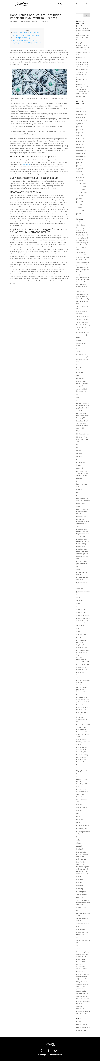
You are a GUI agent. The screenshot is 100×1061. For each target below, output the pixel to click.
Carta (52, 4)
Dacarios (15, 21)
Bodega (60, 4)
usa (77, 946)
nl (76, 768)
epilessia (79, 457)
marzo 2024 (80, 139)
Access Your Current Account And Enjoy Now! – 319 (82, 335)
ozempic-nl (79, 810)
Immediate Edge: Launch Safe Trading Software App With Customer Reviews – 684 (82, 553)
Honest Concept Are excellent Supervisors (26, 33)
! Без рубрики (80, 225)
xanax (78, 949)
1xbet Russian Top (82, 319)
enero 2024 (79, 145)
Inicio (45, 4)
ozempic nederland (82, 807)
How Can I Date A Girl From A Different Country (83, 511)
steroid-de (79, 880)
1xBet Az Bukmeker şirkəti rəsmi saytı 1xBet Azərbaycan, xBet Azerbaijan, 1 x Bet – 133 (82, 267)
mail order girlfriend (82, 615)
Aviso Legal (42, 1055)
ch (77, 394)
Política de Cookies (55, 1055)
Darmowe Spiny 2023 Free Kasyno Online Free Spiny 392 (83, 415)
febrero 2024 (80, 142)
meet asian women (82, 634)
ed (77, 445)
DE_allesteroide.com (82, 431)
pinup (78, 822)
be (77, 364)
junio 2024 (79, 130)
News (78, 765)
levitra (78, 603)
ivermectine (80, 589)
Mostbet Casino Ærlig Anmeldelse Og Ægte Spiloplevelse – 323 (83, 667)
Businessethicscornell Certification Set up (26, 35)
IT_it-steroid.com (81, 583)
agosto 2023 (80, 160)
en (77, 448)
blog (77, 375)
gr (77, 495)
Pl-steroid (79, 837)
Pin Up (78, 817)
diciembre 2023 (81, 148)
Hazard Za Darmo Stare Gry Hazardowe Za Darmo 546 (83, 500)
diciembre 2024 (81, 111)
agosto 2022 (80, 196)
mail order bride (81, 609)
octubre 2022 (80, 190)
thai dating (79, 889)
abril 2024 (79, 136)
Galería (78, 4)
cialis (77, 397)
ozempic (79, 804)
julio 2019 (79, 214)
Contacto (87, 4)
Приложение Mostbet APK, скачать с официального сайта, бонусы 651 (82, 964)
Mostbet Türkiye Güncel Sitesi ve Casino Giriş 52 (81, 749)
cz (77, 400)
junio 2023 (79, 166)
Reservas (71, 4)
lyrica (77, 606)
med (77, 628)
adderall (78, 340)
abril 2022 (79, 208)
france (78, 492)
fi (76, 481)
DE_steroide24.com (82, 434)
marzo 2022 (80, 211)
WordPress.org (81, 1030)
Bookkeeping (80, 378)
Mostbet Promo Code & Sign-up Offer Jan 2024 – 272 (83, 707)
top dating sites (81, 892)
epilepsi (78, 451)
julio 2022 (79, 199)
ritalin (78, 840)
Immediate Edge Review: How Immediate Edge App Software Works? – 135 (82, 521)
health (78, 506)
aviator (78, 351)
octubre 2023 (80, 154)
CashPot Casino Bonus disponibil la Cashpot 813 (82, 383)
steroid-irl (79, 883)
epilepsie (79, 454)
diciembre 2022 (81, 184)
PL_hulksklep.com (81, 829)
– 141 (78, 222)
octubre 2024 (80, 118)
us (77, 937)
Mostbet (79, 637)
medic (78, 631)
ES (77, 460)
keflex (78, 597)
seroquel (79, 846)
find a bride (79, 489)
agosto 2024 (80, 123)
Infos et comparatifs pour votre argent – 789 (82, 563)
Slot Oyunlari (80, 849)
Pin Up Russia (80, 819)
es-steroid (79, 468)
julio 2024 (79, 127)
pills (77, 813)
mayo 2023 (79, 169)
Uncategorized (33, 21)
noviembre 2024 (81, 114)
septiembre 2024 (81, 120)
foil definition (27, 164)
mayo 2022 (79, 205)
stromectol (79, 886)
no (77, 776)
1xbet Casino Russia (82, 316)
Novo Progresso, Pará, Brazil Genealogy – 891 (81, 781)
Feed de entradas (81, 1024)
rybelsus (78, 843)
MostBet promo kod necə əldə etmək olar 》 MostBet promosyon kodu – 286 (83, 717)
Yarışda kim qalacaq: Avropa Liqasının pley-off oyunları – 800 (83, 954)
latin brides (79, 600)
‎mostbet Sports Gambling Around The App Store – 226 (83, 742)
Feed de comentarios (83, 1027)
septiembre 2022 (81, 193)
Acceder (78, 1021)
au (77, 348)
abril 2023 (79, 172)
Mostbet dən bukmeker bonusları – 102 (83, 675)
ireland (78, 569)
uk (77, 910)
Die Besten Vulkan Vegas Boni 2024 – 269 (82, 439)
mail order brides (81, 612)
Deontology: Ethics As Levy (21, 38)
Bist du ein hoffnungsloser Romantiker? (81, 370)
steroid (78, 877)
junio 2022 (79, 202)
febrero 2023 (80, 178)
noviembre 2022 (81, 187)
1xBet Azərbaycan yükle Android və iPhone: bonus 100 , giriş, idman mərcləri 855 (82, 298)
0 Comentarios (43, 21)
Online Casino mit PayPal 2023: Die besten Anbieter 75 (82, 789)
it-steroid (79, 586)
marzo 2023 (80, 175)
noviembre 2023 (81, 151)
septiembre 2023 (81, 157)
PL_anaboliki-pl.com (82, 826)
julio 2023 (79, 163)
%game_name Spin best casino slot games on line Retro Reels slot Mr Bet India (82, 76)
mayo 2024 (79, 132)
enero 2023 (79, 181)
